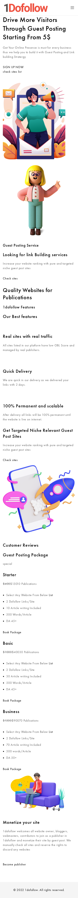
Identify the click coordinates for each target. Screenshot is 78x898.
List (51, 595)
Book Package (12, 632)
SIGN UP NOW (13, 67)
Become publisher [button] (14, 864)
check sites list (12, 72)
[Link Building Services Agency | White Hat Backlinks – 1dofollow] (26, 7)
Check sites (10, 278)
